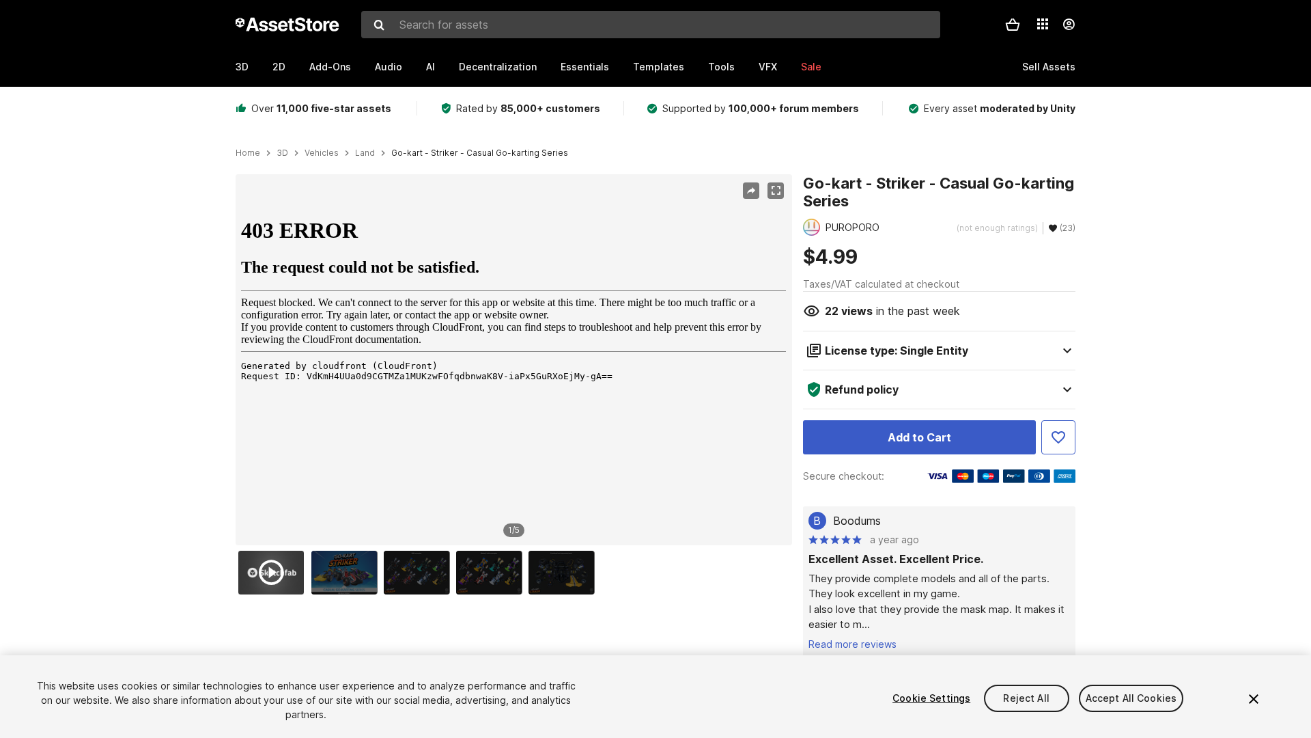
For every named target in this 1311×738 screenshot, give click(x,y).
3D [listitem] (282, 153)
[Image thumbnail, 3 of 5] (420, 572)
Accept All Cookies (1131, 698)
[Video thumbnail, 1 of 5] (274, 572)
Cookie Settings (931, 698)
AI (430, 66)
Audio (388, 66)
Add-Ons (330, 66)
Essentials (585, 66)
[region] (513, 360)
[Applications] (1042, 24)
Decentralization (498, 66)
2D (278, 66)
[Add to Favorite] (1058, 437)
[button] (1012, 24)
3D (242, 66)
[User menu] (1068, 24)
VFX (768, 66)
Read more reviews (852, 644)
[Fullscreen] (775, 190)
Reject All (1026, 698)
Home (248, 153)
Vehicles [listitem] (322, 153)
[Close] (1253, 699)
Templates (658, 66)
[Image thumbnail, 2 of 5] (347, 572)
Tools (721, 66)
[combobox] (650, 24)
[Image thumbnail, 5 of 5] (564, 572)
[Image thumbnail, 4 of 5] (492, 572)
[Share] (751, 190)
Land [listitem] (365, 153)
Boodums (857, 521)
